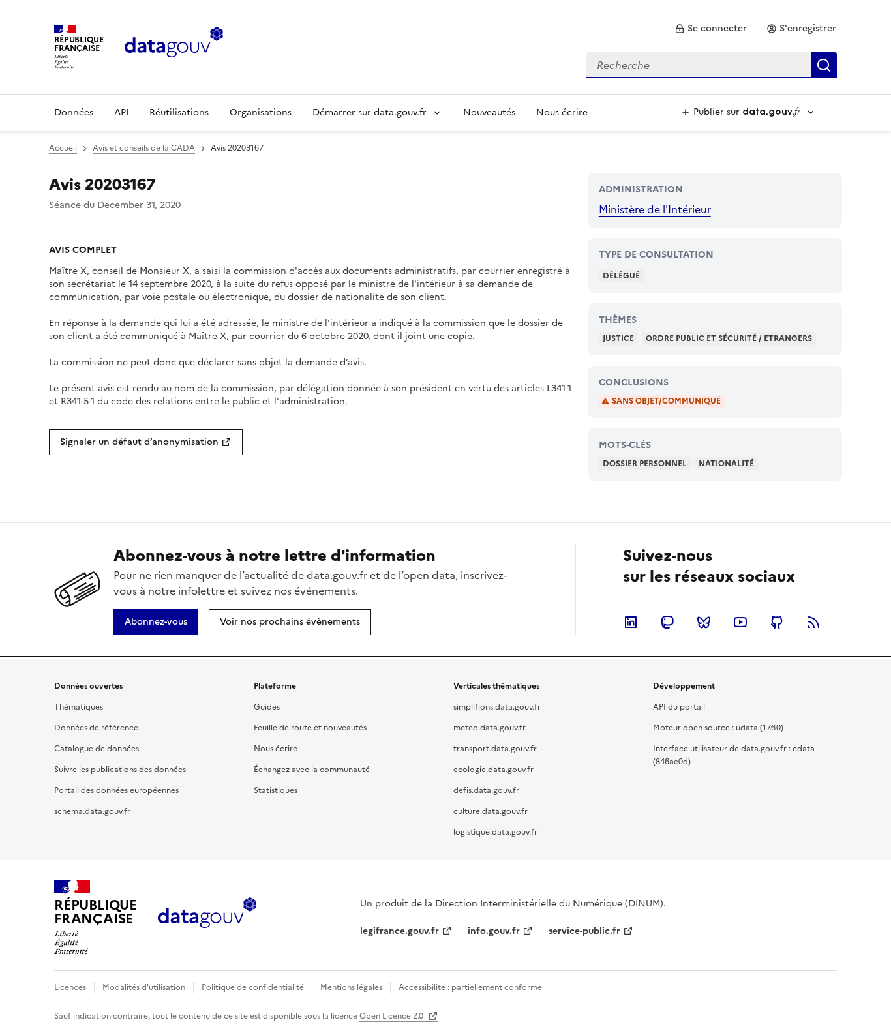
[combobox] (711, 65)
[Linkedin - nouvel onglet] (631, 622)
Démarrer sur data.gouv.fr (369, 112)
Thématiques (78, 707)
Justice (618, 338)
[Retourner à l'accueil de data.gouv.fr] (174, 45)
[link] (710, 29)
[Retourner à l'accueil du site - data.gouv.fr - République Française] (207, 917)
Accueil (63, 148)
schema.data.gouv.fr (92, 811)
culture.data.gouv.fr (490, 811)
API (121, 112)
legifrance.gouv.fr (399, 931)
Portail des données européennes (116, 790)
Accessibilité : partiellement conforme (470, 987)
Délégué (621, 276)
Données (73, 112)
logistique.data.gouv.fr (495, 832)
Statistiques (275, 790)
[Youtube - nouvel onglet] (740, 622)
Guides (267, 707)
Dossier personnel (645, 464)
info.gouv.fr (494, 931)
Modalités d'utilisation (143, 987)
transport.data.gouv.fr (495, 749)
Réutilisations (179, 112)
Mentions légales (351, 987)
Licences (70, 987)
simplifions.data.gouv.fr (497, 707)
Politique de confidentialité (253, 987)
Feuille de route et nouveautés (310, 728)
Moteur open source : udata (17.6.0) (718, 728)
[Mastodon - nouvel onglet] (667, 622)
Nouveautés (489, 112)
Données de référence (96, 728)
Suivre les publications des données (120, 769)
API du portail (679, 707)
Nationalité (726, 464)
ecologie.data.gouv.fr (493, 769)
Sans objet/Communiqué (666, 401)
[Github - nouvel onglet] (777, 622)
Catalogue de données (96, 749)
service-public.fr (584, 931)
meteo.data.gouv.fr (489, 728)
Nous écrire (562, 112)
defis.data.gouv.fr (486, 790)
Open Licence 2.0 (392, 1016)
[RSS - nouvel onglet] (813, 622)
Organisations (261, 112)
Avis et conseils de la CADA (144, 148)
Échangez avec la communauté (312, 769)
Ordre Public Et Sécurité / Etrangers (729, 338)
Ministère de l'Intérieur (655, 209)
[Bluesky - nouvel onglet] (704, 622)
